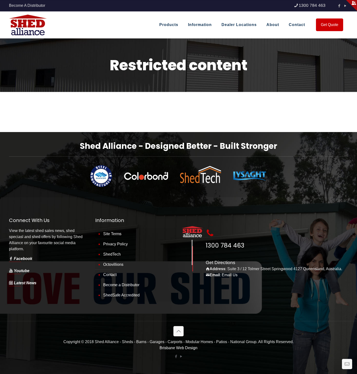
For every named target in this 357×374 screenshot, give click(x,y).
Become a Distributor (121, 285)
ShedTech (112, 254)
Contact (110, 275)
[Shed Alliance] (28, 24)
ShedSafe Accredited (121, 295)
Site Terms (112, 234)
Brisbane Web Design (178, 348)
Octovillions (113, 264)
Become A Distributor (27, 5)
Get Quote (329, 25)
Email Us (230, 275)
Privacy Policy (115, 244)
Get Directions (220, 262)
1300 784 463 (312, 5)
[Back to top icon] (178, 331)
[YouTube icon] (345, 6)
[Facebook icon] (339, 6)
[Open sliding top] (351, 5)
